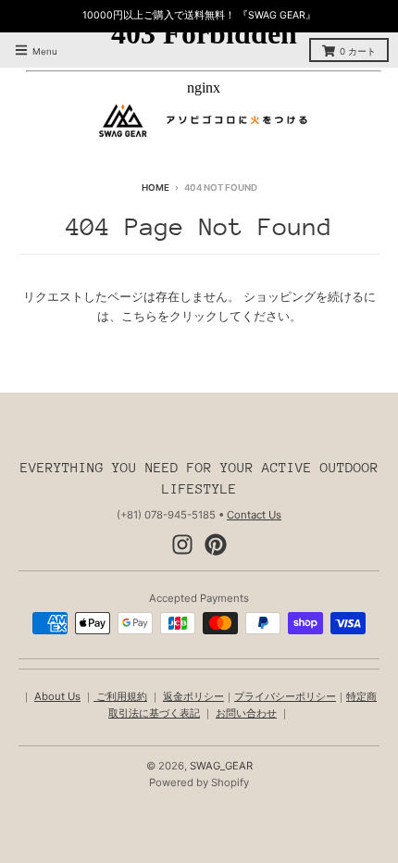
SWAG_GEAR (221, 765)
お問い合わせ (246, 713)
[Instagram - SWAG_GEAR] (182, 544)
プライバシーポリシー (285, 696)
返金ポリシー (193, 696)
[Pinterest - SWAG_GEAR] (216, 544)
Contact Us (254, 514)
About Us (57, 696)
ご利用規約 (120, 696)
